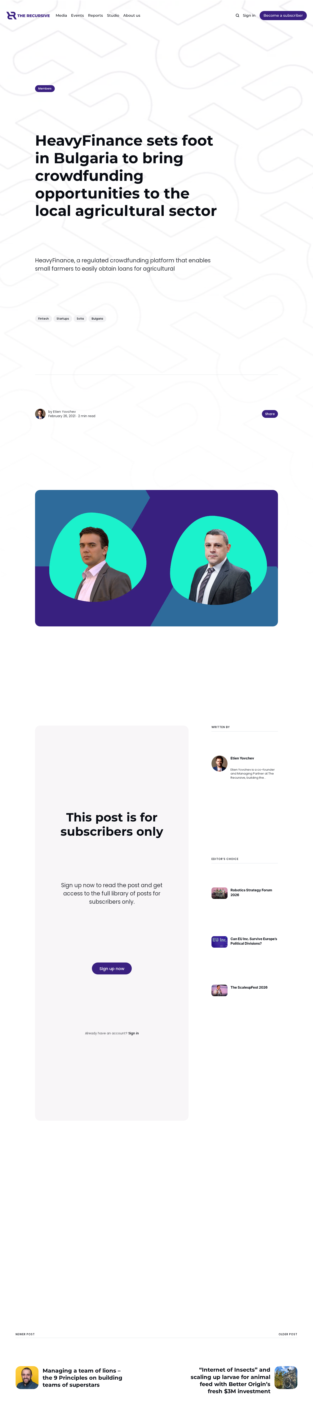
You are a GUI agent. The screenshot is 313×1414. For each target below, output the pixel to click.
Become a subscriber (283, 15)
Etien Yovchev (64, 411)
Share (270, 414)
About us (131, 15)
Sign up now (111, 968)
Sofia (80, 319)
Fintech (43, 319)
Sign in (249, 15)
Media (61, 15)
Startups (63, 319)
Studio (113, 15)
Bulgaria (97, 319)
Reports (95, 15)
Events (77, 15)
